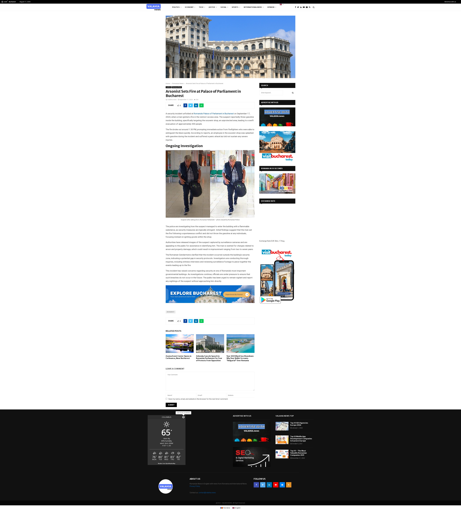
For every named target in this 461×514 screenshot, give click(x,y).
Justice (212, 7)
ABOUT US (195, 479)
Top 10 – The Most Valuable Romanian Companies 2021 (298, 453)
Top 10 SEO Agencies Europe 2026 (299, 424)
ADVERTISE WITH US (269, 102)
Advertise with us (450, 2)
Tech (201, 7)
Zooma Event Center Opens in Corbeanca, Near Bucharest (178, 357)
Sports (235, 7)
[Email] (307, 7)
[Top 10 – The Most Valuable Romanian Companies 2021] (282, 454)
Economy (189, 7)
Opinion (270, 7)
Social (223, 7)
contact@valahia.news (207, 493)
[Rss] (310, 7)
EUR (272, 241)
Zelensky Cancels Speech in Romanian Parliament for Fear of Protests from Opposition (209, 358)
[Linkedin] (301, 7)
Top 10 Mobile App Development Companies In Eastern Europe (301, 438)
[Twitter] (298, 7)
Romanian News (176, 87)
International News (253, 7)
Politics (176, 7)
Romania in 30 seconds (272, 168)
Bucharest (170, 312)
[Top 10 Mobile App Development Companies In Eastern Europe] (282, 439)
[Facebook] (296, 7)
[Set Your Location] (183, 417)
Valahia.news (172, 99)
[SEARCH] (292, 92)
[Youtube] (304, 7)
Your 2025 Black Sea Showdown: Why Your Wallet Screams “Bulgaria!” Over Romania (240, 358)
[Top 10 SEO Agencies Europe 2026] (282, 426)
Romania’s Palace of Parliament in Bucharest (214, 113)
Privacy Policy (195, 486)
